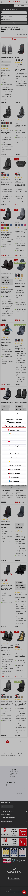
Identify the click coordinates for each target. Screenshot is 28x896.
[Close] (26, 413)
